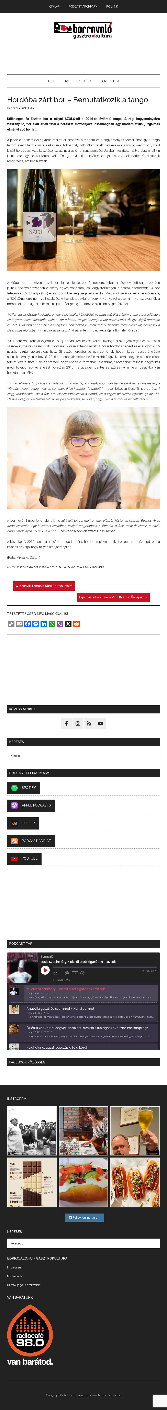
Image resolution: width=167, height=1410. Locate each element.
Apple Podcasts (36, 805)
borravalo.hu (83, 30)
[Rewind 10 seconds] (67, 973)
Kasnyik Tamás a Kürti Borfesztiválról (44, 586)
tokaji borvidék (94, 567)
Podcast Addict (36, 841)
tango (71, 567)
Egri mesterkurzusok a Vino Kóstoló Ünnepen (113, 597)
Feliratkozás (61, 980)
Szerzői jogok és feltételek (23, 1285)
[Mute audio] (58, 973)
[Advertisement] (83, 57)
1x (75, 973)
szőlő (53, 567)
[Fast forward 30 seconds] (85, 973)
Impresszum (15, 1267)
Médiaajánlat (15, 1276)
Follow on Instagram (86, 1217)
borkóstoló (41, 567)
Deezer (28, 823)
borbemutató (24, 567)
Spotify (29, 788)
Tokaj (80, 567)
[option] (83, 994)
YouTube (29, 858)
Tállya (62, 567)
